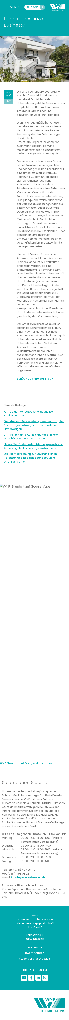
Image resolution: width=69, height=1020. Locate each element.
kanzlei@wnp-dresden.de (28, 877)
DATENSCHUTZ (34, 953)
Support (32, 7)
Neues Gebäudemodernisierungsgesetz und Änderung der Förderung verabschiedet (33, 446)
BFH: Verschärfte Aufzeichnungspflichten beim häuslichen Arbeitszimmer (31, 436)
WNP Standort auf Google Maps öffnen (26, 763)
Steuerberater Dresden (34, 958)
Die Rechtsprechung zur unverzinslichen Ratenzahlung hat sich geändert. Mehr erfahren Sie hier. (30, 457)
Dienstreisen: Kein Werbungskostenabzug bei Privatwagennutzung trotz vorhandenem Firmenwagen (34, 425)
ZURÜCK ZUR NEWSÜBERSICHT (36, 378)
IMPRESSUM (34, 947)
